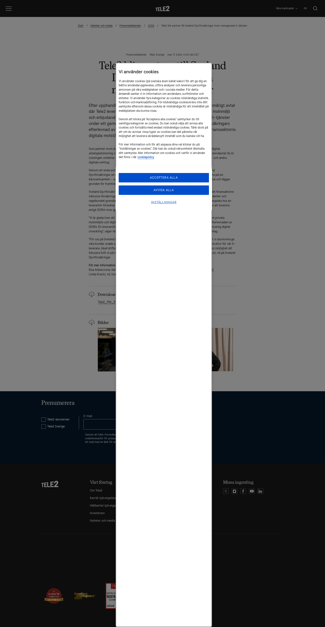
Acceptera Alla (164, 177)
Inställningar (164, 202)
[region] (164, 345)
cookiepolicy (145, 157)
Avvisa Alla (164, 190)
